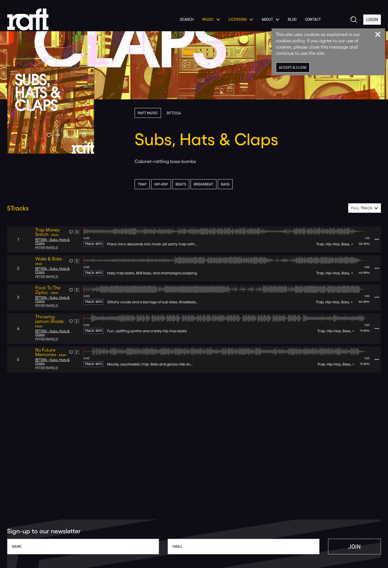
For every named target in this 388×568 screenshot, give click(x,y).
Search (187, 20)
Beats (181, 184)
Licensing (237, 20)
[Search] (353, 19)
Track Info (93, 244)
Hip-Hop (161, 184)
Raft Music (148, 112)
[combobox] (364, 208)
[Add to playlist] (58, 135)
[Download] (67, 135)
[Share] (75, 135)
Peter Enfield (46, 248)
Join (354, 546)
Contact (313, 20)
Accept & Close (292, 67)
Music (208, 20)
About (267, 20)
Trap (142, 184)
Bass (225, 184)
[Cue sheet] (84, 135)
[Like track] (49, 135)
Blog (292, 20)
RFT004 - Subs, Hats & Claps (52, 241)
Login (372, 19)
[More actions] (377, 239)
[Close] (377, 34)
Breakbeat (203, 184)
